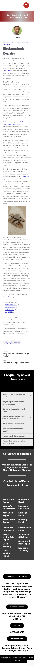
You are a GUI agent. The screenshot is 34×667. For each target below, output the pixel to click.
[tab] (17, 395)
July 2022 (8, 312)
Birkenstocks (7, 71)
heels (5, 342)
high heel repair (15, 342)
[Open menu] (26, 5)
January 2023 (10, 307)
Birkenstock (7, 297)
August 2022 (9, 309)
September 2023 (11, 305)
